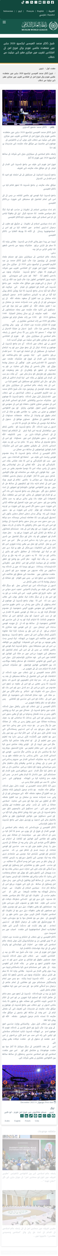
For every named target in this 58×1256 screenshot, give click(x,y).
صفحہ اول (50, 68)
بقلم (52, 127)
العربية (52, 11)
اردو (20, 11)
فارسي (42, 15)
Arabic (7, 1121)
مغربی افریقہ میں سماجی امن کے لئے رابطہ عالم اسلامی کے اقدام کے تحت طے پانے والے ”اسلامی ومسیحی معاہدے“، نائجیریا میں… (29, 1232)
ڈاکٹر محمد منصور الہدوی (35, 127)
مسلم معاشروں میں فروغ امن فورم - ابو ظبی (25, 1112)
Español (51, 15)
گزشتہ (53, 1083)
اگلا (5, 1083)
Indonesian (8, 11)
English (17, 1121)
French (27, 1121)
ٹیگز (52, 1108)
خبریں (51, 1112)
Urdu (37, 1121)
